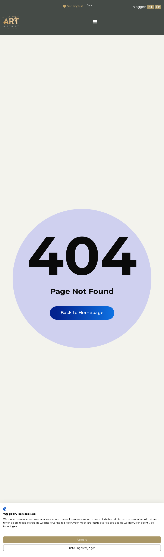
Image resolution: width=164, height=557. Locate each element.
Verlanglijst (75, 6)
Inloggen (139, 7)
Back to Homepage (82, 312)
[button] (95, 22)
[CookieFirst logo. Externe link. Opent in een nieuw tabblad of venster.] (4, 509)
